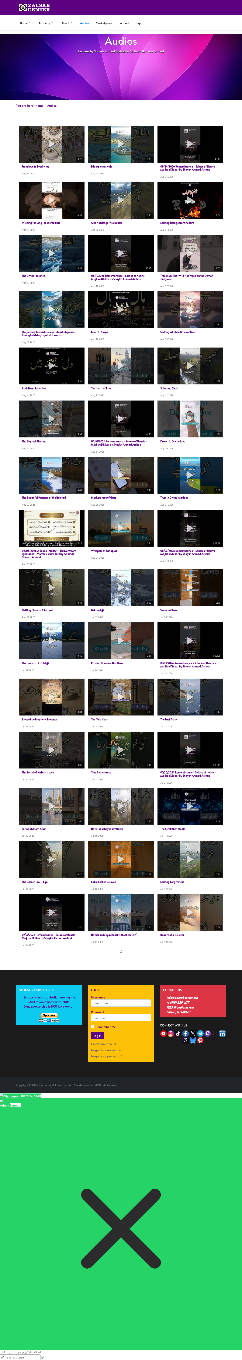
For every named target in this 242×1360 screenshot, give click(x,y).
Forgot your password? (106, 1115)
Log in (98, 1095)
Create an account (104, 1103)
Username (98, 1056)
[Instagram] (171, 1092)
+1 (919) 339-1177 (178, 1061)
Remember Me (106, 1086)
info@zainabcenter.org (182, 1056)
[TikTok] (178, 1092)
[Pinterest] (200, 1099)
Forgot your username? (106, 1109)
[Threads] (185, 1099)
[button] (25, 22)
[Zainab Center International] (34, 7)
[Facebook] (185, 1092)
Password (97, 1071)
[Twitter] (193, 1092)
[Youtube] (164, 1092)
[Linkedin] (222, 1092)
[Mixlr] (215, 1092)
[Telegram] (200, 1092)
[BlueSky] (193, 1099)
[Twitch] (208, 1092)
